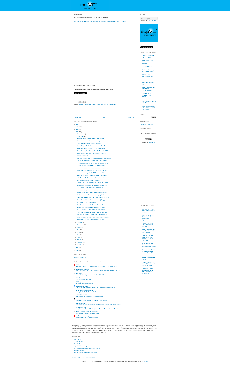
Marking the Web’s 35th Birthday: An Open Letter (88, 292)
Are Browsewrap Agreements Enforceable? (89, 180)
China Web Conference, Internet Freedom (89, 143)
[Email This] (79, 102)
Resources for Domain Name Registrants (85, 352)
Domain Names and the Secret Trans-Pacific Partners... (92, 168)
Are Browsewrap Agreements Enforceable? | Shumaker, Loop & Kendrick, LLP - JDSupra (100, 21)
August (79, 227)
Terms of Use (84, 357)
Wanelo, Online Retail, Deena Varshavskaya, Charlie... (92, 192)
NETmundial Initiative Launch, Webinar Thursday (91, 207)
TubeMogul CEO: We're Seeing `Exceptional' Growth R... (93, 178)
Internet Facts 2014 (82, 155)
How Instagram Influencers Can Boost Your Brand (88, 313)
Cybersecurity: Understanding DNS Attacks (147, 76)
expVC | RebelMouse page (81, 346)
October (79, 222)
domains (94, 104)
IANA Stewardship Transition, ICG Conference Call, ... (92, 148)
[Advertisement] (104, 111)
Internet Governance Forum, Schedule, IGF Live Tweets (148, 224)
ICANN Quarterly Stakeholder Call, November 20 (90, 165)
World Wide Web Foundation (84, 290)
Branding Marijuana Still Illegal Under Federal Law (148, 82)
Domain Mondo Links (80, 344)
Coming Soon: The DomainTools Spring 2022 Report (89, 296)
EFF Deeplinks (80, 265)
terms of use (107, 104)
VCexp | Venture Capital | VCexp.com (87, 311)
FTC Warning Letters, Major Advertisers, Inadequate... (92, 141)
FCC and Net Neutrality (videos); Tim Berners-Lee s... (92, 187)
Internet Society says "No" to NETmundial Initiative (91, 173)
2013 (77, 247)
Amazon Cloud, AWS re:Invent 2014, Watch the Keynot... (93, 182)
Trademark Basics (147, 66)
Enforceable (100, 104)
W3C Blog (79, 273)
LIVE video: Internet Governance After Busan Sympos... (92, 160)
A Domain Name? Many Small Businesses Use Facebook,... (94, 158)
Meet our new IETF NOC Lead (83, 279)
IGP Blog (78, 282)
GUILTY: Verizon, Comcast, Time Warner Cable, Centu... (93, 217)
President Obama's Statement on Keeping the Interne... (92, 195)
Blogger (145, 361)
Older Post (131, 117)
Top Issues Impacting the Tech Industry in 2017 (149, 70)
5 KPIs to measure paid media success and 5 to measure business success (95, 287)
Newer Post (77, 117)
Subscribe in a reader (147, 124)
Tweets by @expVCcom (80, 257)
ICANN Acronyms (79, 350)
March (79, 239)
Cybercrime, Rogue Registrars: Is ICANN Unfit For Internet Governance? (148, 271)
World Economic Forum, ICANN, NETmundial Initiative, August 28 (149, 89)
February (80, 242)
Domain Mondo (78, 341)
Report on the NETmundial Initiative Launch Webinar (92, 204)
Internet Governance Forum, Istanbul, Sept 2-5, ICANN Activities (149, 101)
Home (104, 117)
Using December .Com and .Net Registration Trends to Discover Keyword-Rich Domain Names (100, 309)
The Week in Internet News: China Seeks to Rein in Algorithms (92, 300)
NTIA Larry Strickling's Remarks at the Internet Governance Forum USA (149, 245)
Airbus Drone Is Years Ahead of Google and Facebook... (93, 175)
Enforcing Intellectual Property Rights (148, 56)
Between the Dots (81, 307)
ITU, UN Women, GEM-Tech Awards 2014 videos (91, 209)
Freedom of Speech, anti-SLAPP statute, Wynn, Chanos (93, 197)
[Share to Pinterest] (85, 102)
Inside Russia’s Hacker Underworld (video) (87, 317)
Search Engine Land (82, 286)
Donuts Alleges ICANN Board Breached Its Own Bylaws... (93, 146)
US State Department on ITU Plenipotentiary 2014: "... (92, 185)
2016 (77, 127)
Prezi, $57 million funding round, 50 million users (90, 138)
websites (113, 104)
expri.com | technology (83, 316)
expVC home (77, 339)
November (80, 136)
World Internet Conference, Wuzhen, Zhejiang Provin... (92, 170)
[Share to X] (82, 102)
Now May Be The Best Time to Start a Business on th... (92, 214)
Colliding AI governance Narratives (84, 283)
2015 (77, 129)
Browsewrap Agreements (85, 104)
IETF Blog (79, 277)
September (80, 225)
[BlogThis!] (80, 102)
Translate (153, 20)
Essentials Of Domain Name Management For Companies (148, 210)
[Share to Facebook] (84, 102)
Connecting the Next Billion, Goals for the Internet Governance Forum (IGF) (148, 238)
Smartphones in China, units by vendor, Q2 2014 (90, 219)
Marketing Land (80, 303)
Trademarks (92, 357)
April (78, 237)
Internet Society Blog (82, 299)
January (79, 244)
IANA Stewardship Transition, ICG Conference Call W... (92, 190)
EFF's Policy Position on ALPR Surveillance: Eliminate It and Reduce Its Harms (96, 266)
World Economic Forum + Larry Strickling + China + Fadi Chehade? (149, 107)
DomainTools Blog (81, 294)
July (78, 230)
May (78, 235)
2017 (77, 124)
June (78, 232)
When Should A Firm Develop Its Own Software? (147, 62)
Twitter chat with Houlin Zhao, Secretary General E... (92, 212)
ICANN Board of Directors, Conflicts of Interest (148, 95)
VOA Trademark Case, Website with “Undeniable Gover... (93, 163)
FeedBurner (152, 142)
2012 (77, 250)
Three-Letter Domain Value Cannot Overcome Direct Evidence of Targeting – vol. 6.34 (98, 270)
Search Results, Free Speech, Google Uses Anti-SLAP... (93, 151)
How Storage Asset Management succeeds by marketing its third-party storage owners (98, 304)
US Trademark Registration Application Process (148, 257)
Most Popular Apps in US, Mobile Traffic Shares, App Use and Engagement (149, 218)
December (80, 134)
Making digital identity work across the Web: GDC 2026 (90, 275)
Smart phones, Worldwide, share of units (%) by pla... (92, 200)
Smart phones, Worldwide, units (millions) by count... (92, 153)
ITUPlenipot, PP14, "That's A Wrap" (87, 202)
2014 (77, 132)
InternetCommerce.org (82, 269)
